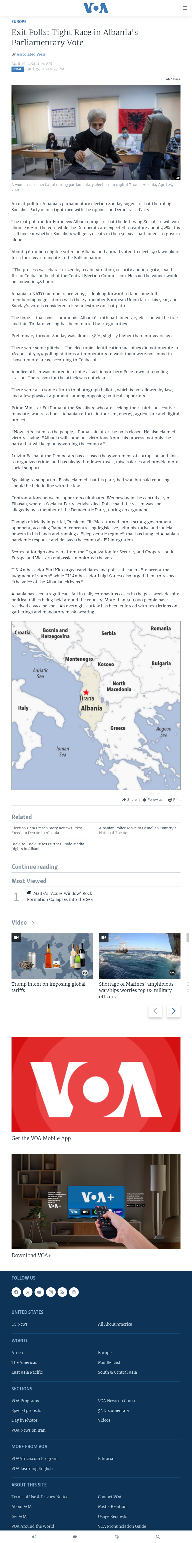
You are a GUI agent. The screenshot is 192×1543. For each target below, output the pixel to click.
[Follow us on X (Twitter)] (27, 1292)
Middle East (109, 1362)
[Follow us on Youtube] (39, 1292)
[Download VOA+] (96, 1201)
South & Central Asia (117, 1372)
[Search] (158, 1536)
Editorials (107, 1458)
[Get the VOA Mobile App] (96, 1084)
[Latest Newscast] (34, 1536)
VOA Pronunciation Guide (122, 1526)
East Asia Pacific (27, 1372)
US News (20, 1324)
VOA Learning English (32, 1468)
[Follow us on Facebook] (16, 1292)
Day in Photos (25, 1420)
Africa (17, 1352)
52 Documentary (113, 1410)
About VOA (22, 1506)
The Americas (24, 1362)
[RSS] (62, 1292)
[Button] (173, 79)
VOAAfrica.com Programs (36, 1458)
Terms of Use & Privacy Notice (40, 1496)
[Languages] (116, 1536)
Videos (104, 1420)
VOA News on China (116, 1400)
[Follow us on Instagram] (51, 1292)
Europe (19, 22)
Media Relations (113, 1506)
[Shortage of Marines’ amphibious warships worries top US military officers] (139, 956)
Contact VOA (110, 1496)
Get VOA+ (20, 1516)
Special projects (26, 1410)
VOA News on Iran (29, 1430)
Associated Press (31, 54)
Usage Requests (112, 1516)
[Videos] (75, 1536)
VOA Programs (25, 1400)
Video (19, 923)
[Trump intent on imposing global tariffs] (52, 956)
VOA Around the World (33, 1526)
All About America (115, 1324)
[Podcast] (73, 1292)
